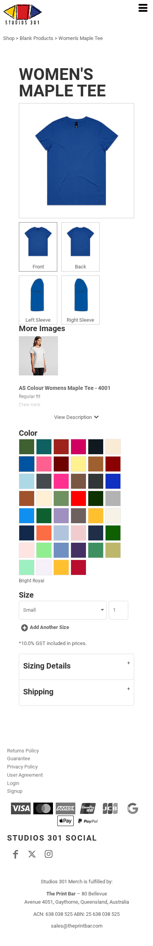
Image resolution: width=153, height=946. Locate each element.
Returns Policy (23, 751)
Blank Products (36, 38)
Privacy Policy (22, 767)
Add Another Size (49, 627)
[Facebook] (15, 853)
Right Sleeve (80, 320)
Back (80, 267)
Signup (14, 791)
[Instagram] (48, 853)
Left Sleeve (38, 320)
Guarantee (18, 758)
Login (13, 783)
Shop (9, 38)
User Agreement (25, 775)
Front (38, 267)
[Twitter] (31, 853)
